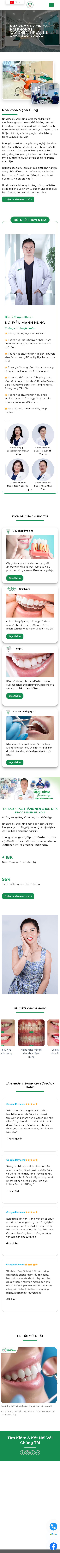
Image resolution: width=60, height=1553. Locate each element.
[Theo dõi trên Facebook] (22, 1452)
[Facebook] (53, 1546)
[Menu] (51, 5)
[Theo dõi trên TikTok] (32, 1452)
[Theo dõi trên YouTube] (37, 1452)
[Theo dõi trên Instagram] (27, 1452)
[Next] (58, 1042)
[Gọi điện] (53, 1526)
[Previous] (2, 1042)
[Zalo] (53, 1536)
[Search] (57, 5)
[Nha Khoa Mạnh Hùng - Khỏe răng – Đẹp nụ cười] (30, 5)
